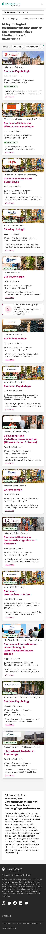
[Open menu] (42, 4)
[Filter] (42, 47)
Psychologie (17, 47)
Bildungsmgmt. (32, 47)
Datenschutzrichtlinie (9, 928)
